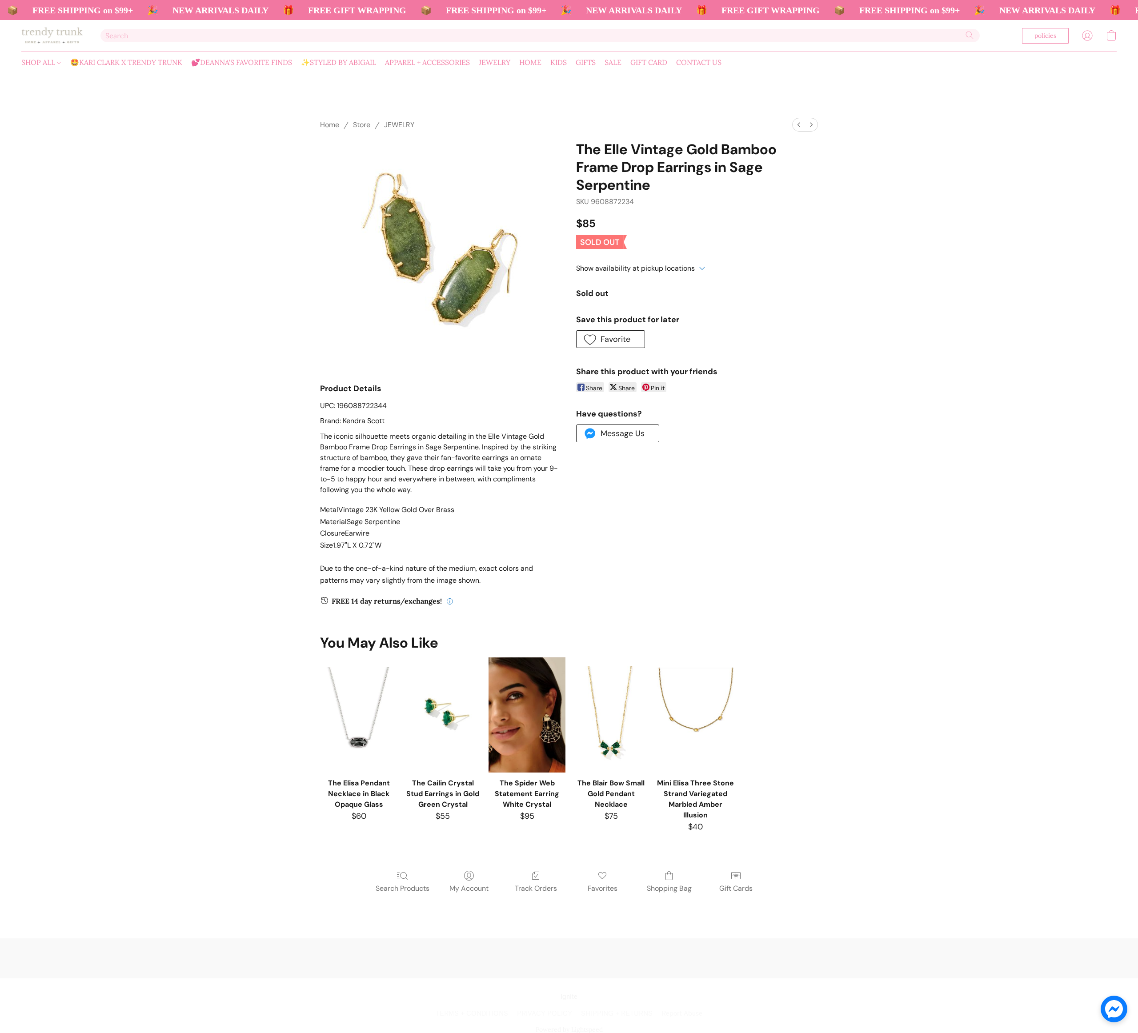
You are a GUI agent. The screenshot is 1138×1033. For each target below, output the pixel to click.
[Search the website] (969, 35)
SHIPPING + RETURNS (617, 1013)
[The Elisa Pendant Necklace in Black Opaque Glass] (358, 715)
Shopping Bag (669, 888)
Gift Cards (736, 888)
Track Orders (536, 888)
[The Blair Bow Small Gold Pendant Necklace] (611, 715)
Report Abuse (681, 1013)
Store (361, 124)
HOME (530, 62)
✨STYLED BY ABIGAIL (338, 62)
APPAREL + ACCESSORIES (427, 62)
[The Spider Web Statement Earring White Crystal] (527, 715)
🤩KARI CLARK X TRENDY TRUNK (126, 62)
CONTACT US (698, 62)
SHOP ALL (39, 62)
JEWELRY (494, 62)
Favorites (602, 888)
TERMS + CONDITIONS (472, 1013)
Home (329, 124)
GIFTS (586, 62)
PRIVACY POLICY (544, 1013)
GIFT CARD (648, 62)
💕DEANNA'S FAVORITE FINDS (241, 62)
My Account (469, 888)
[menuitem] (799, 124)
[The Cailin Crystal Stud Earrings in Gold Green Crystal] (443, 715)
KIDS (558, 62)
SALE (613, 62)
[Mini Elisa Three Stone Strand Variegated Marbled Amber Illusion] (695, 715)
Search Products (402, 888)
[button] (52, 35)
